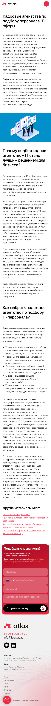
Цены (6, 684)
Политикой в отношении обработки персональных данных (22, 562)
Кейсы (6, 687)
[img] (16, 625)
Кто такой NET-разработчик (16, 514)
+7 (6, 634)
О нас (6, 677)
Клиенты (7, 690)
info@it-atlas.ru (14, 637)
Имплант (7, 693)
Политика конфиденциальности (25, 701)
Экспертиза (9, 680)
